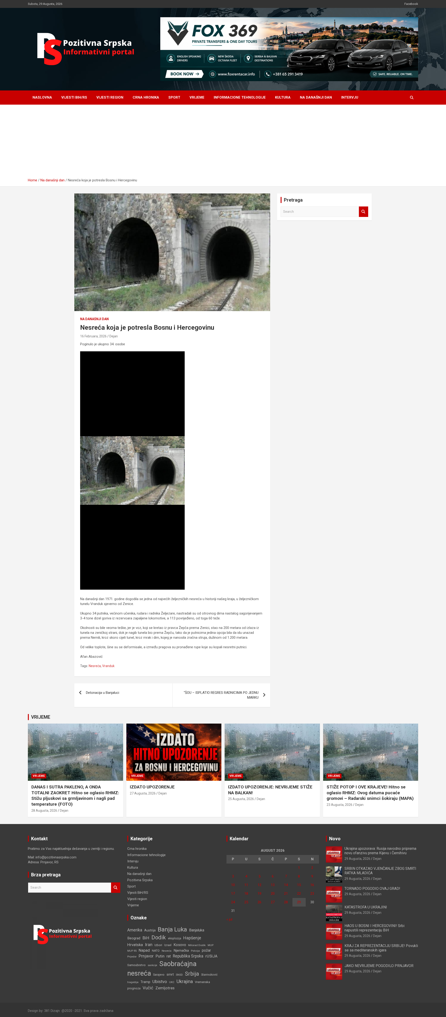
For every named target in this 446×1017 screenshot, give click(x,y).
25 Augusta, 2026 (241, 799)
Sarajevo (158, 974)
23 (312, 893)
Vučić (148, 987)
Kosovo (180, 945)
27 (273, 902)
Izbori (158, 945)
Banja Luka (172, 929)
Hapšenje (192, 937)
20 (273, 893)
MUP (210, 945)
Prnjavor (146, 956)
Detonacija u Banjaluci (102, 693)
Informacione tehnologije (240, 97)
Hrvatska (135, 944)
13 (273, 885)
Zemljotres (164, 988)
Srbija (192, 973)
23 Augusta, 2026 (339, 805)
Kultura (283, 97)
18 (246, 893)
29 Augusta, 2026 (357, 859)
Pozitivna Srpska (140, 880)
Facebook (411, 4)
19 (259, 893)
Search (363, 211)
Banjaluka (196, 930)
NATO (156, 950)
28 (286, 902)
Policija (195, 950)
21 (286, 893)
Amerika (134, 930)
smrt (170, 974)
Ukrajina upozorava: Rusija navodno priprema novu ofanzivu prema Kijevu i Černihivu (380, 850)
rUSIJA (211, 956)
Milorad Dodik (197, 945)
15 (299, 885)
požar (206, 950)
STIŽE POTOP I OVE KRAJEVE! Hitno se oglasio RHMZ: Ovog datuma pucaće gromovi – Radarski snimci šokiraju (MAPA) (370, 792)
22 (299, 893)
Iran (148, 944)
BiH (145, 938)
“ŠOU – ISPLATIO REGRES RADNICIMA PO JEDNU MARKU (221, 695)
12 (259, 885)
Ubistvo (159, 981)
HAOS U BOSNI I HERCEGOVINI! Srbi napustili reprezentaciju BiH (374, 928)
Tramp (145, 982)
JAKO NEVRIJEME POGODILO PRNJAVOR (378, 966)
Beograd (133, 938)
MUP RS (132, 950)
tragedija (132, 982)
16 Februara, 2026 (93, 336)
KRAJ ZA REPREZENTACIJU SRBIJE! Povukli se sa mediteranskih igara (381, 948)
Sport (174, 97)
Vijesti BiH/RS (74, 97)
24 (233, 902)
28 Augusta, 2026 (44, 810)
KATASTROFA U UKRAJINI (365, 907)
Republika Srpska (188, 956)
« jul (229, 919)
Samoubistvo (136, 965)
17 (233, 893)
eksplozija (174, 938)
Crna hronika (146, 97)
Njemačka (181, 950)
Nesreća (95, 666)
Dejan (113, 336)
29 (299, 902)
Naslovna (42, 97)
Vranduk (108, 666)
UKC (171, 982)
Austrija (150, 930)
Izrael (167, 945)
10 (233, 885)
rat (169, 956)
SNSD (179, 974)
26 (259, 902)
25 (246, 902)
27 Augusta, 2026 (143, 793)
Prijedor (132, 956)
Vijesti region (109, 97)
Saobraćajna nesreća (162, 968)
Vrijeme (197, 97)
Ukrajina (185, 981)
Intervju (349, 97)
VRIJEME (40, 717)
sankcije (152, 965)
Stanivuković (209, 974)
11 (246, 885)
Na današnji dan (316, 97)
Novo (335, 838)
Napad (144, 950)
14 (286, 885)
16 (312, 885)
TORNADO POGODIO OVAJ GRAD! (372, 888)
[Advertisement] (223, 143)
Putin (160, 956)
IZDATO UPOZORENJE (152, 787)
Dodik (158, 937)
